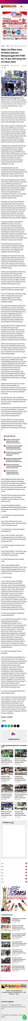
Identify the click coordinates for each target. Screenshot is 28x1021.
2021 (14, 879)
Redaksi (8, 990)
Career (17, 994)
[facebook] (2, 726)
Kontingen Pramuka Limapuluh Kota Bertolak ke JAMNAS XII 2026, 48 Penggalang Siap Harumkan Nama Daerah (19, 959)
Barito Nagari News (13, 1015)
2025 (14, 867)
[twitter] (5, 726)
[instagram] (4, 2)
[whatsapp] (8, 726)
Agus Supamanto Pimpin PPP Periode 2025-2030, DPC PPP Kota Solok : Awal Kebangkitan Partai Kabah (7, 760)
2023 (14, 873)
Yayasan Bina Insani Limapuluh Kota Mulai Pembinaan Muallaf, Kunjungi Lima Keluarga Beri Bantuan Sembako (19, 951)
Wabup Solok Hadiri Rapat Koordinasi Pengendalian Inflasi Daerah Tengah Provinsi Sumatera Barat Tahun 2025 (14, 466)
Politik (7, 46)
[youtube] (6, 2)
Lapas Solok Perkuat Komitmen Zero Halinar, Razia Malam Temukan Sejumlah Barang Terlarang (19, 943)
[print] (11, 726)
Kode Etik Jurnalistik (7, 992)
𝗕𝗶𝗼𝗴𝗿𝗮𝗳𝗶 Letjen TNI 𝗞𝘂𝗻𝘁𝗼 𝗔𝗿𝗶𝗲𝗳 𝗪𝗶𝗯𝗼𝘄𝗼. (19, 919)
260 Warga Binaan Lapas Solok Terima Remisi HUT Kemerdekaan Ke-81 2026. (18, 967)
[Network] (21, 6)
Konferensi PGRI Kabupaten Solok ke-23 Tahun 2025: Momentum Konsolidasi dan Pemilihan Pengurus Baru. (13, 441)
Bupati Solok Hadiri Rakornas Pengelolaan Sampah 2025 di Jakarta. (21, 760)
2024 (14, 870)
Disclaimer (11, 994)
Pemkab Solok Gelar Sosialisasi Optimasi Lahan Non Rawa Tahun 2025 (14, 454)
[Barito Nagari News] (9, 7)
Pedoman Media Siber (16, 990)
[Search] (26, 2)
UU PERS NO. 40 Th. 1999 (19, 992)
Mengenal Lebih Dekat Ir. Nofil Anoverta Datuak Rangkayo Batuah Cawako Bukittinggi (18, 927)
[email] (15, 726)
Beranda (3, 46)
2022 (14, 876)
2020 (14, 882)
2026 (14, 864)
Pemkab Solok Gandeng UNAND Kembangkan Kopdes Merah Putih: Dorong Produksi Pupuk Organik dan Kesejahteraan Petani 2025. (14, 447)
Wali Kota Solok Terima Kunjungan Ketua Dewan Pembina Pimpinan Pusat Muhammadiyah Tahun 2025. (13, 472)
